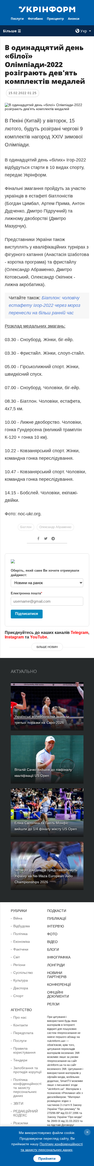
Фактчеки (20, 949)
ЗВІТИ (18, 1103)
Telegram (79, 632)
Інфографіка (58, 957)
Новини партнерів (56, 975)
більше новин (47, 646)
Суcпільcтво (23, 973)
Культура (20, 980)
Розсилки (20, 1123)
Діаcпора (20, 988)
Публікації (56, 918)
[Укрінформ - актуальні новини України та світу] (47, 9)
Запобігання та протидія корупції (27, 1070)
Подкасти (56, 911)
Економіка (21, 942)
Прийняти (47, 1158)
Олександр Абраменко (55, 527)
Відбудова (21, 926)
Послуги (17, 19)
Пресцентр (55, 19)
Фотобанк (35, 19)
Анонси (73, 19)
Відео (52, 942)
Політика (20, 934)
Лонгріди (56, 965)
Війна (17, 918)
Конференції (59, 985)
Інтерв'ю (55, 926)
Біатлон (26, 527)
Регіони (19, 965)
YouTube (38, 637)
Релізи (53, 1004)
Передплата (23, 1033)
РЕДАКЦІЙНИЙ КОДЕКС (25, 1113)
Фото (52, 934)
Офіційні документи (58, 994)
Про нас (20, 1017)
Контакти (20, 1025)
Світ (16, 957)
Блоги (53, 950)
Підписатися (26, 613)
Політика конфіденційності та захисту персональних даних (27, 1088)
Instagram (14, 637)
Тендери (20, 1060)
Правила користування (24, 1050)
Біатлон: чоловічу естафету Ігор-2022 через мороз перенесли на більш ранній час (44, 305)
